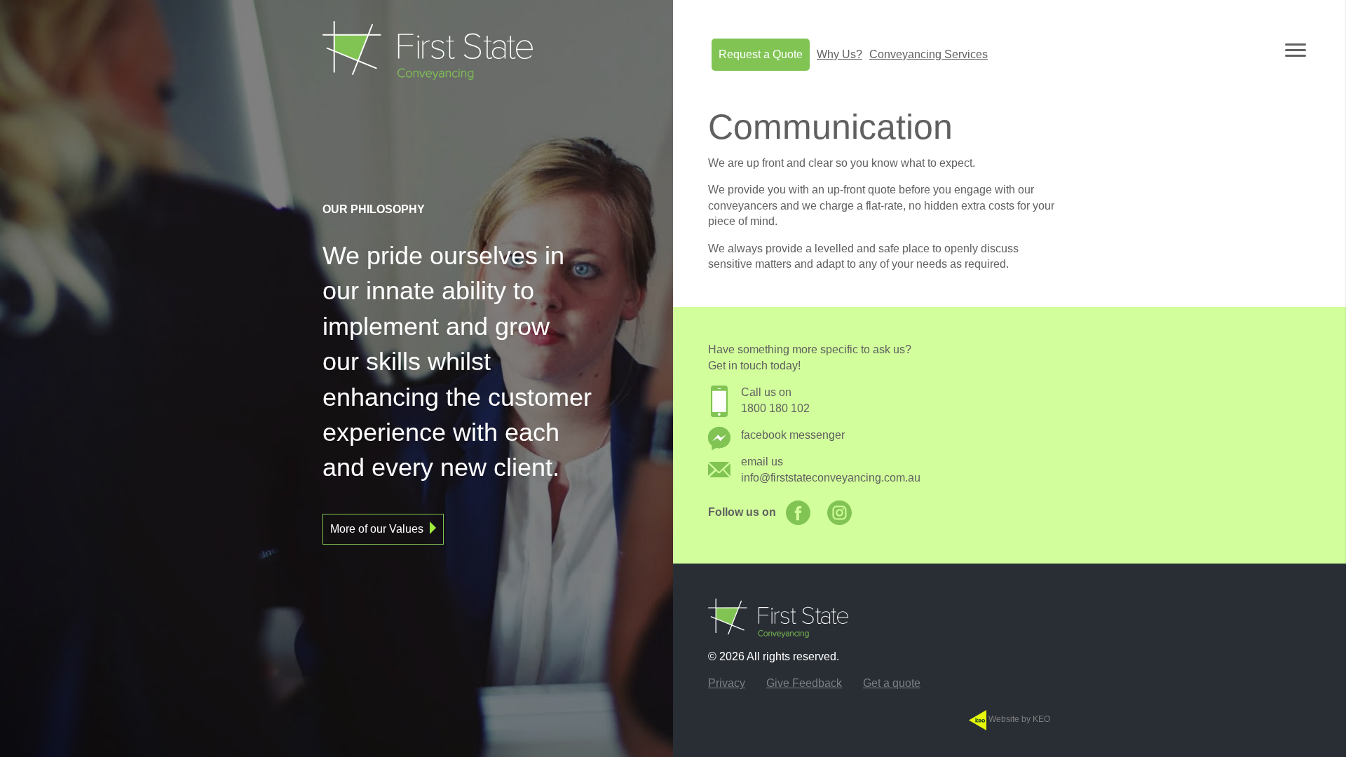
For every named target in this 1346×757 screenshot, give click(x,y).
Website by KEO (1018, 719)
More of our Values (376, 529)
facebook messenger (793, 435)
